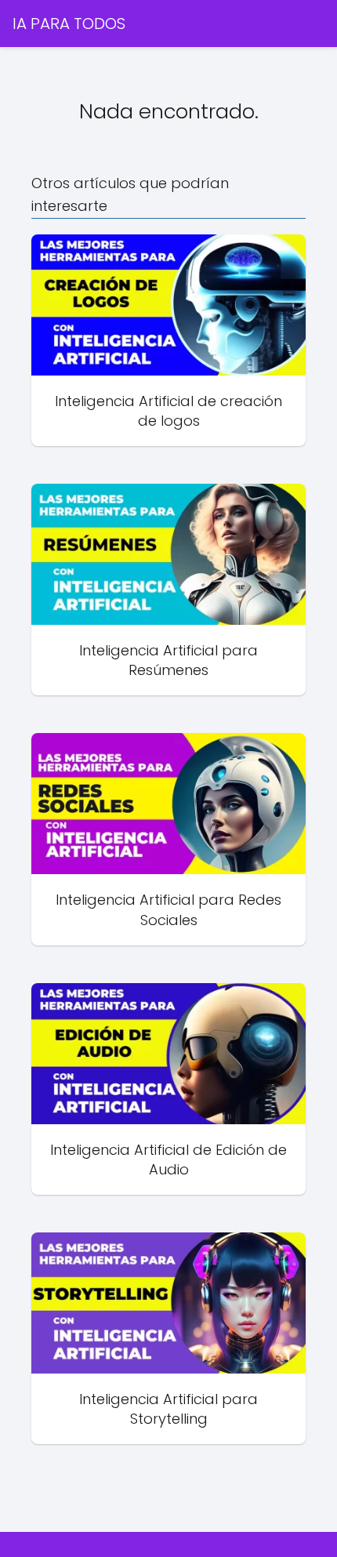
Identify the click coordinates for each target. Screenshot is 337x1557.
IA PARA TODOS (69, 23)
